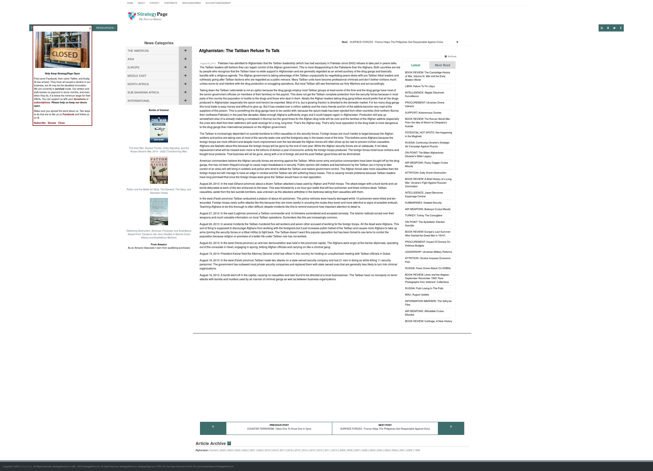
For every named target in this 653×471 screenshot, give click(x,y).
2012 (320, 450)
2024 (230, 450)
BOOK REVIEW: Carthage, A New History (428, 321)
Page (152, 16)
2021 (252, 450)
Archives (452, 56)
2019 (267, 450)
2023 (237, 450)
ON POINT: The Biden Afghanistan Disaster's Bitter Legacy (424, 154)
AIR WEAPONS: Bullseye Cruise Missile (427, 209)
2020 (260, 450)
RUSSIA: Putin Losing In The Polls (424, 288)
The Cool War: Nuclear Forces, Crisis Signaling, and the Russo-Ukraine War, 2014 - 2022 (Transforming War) (159, 149)
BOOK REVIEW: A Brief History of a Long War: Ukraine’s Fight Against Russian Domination (428, 182)
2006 (364, 450)
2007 (357, 450)
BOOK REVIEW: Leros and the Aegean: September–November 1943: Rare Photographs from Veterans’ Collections (427, 278)
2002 (394, 450)
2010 (335, 450)
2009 (342, 450)
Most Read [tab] (442, 65)
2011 (327, 450)
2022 (245, 450)
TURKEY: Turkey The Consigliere (423, 215)
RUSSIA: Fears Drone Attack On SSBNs (428, 268)
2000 (409, 450)
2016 (290, 450)
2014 (305, 450)
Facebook (68, 114)
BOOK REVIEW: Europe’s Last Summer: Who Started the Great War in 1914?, (428, 233)
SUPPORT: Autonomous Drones (423, 112)
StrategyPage (26, 466)
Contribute (170, 2)
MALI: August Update (417, 294)
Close (61, 122)
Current (214, 450)
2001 (402, 450)
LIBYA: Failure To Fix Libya (420, 86)
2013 (312, 450)
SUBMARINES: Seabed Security (423, 202)
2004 (379, 450)
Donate (52, 122)
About (141, 2)
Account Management (218, 2)
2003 (387, 450)
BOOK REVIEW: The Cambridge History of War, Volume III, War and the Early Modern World (427, 75)
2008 (350, 450)
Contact (154, 2)
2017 (282, 450)
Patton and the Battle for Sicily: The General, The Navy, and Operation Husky (159, 191)
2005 (372, 450)
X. (38, 117)
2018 (275, 450)
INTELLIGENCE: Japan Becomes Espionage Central (424, 194)
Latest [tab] (415, 65)
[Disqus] (332, 376)
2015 (297, 450)
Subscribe (40, 122)
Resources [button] (104, 27)
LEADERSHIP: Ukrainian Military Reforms (428, 251)
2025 (222, 450)
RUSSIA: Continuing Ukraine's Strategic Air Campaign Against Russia (427, 144)
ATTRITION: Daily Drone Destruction (425, 172)
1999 (417, 450)
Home (130, 2)
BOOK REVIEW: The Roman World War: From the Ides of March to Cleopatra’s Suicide (427, 122)
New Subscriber (191, 2)
